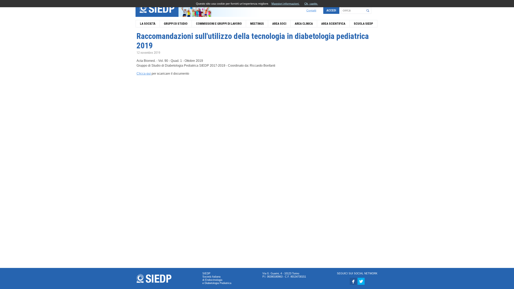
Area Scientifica (333, 23)
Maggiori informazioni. (285, 3)
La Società (147, 23)
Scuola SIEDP (363, 23)
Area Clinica (304, 23)
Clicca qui (144, 73)
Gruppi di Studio (176, 23)
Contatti (311, 10)
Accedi (331, 10)
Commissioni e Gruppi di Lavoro (219, 23)
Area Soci (279, 23)
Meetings (257, 23)
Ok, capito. (311, 3)
